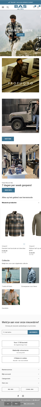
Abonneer (33, 332)
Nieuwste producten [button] (9, 203)
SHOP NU (20, 35)
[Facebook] (18, 396)
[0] (38, 7)
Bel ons (10, 389)
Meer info (8, 190)
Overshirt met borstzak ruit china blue (13, 248)
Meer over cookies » (29, 403)
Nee (16, 403)
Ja (7, 403)
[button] (3, 7)
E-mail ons (29, 389)
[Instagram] (23, 396)
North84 (8, 139)
